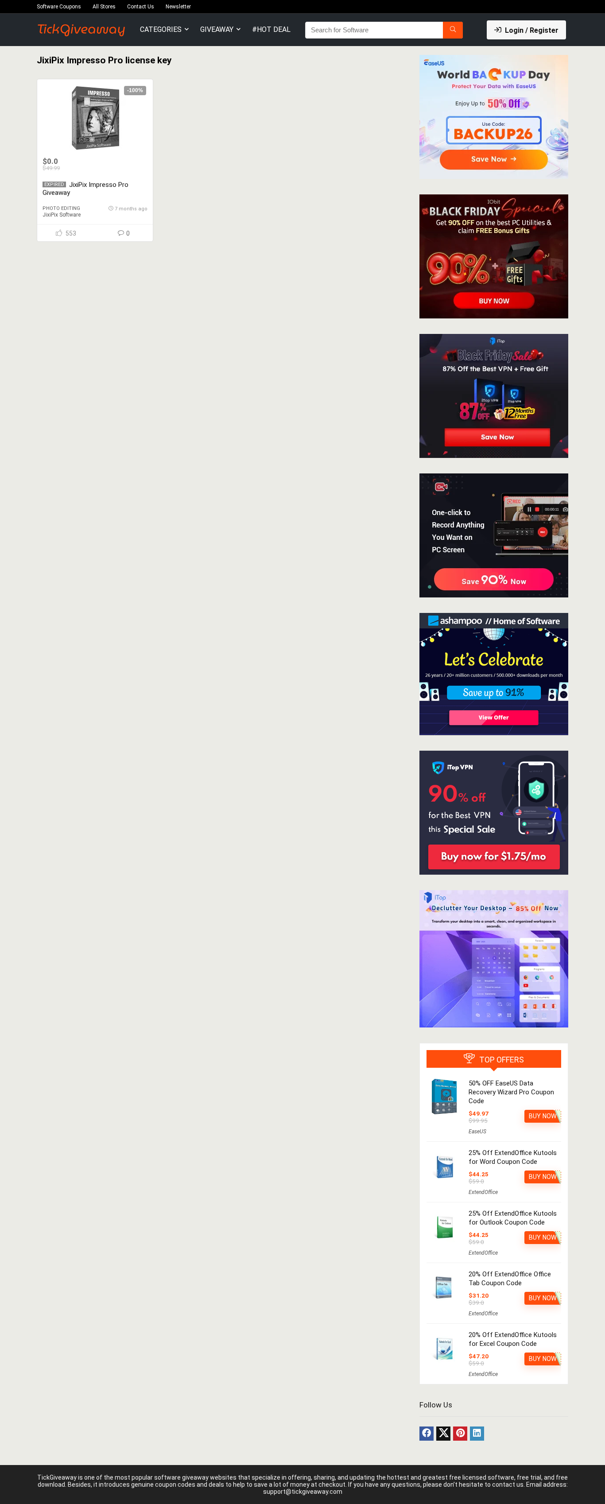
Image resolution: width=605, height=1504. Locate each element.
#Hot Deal (271, 29)
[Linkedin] (477, 1433)
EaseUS (477, 1131)
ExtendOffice (483, 1192)
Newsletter (178, 7)
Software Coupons (59, 7)
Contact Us (140, 7)
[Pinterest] (460, 1433)
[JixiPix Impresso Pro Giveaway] (95, 118)
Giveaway (216, 29)
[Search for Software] (453, 30)
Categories (161, 29)
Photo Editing (61, 208)
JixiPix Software (62, 215)
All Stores (104, 7)
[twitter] (443, 1433)
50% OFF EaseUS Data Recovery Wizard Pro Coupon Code (511, 1092)
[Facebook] (426, 1433)
